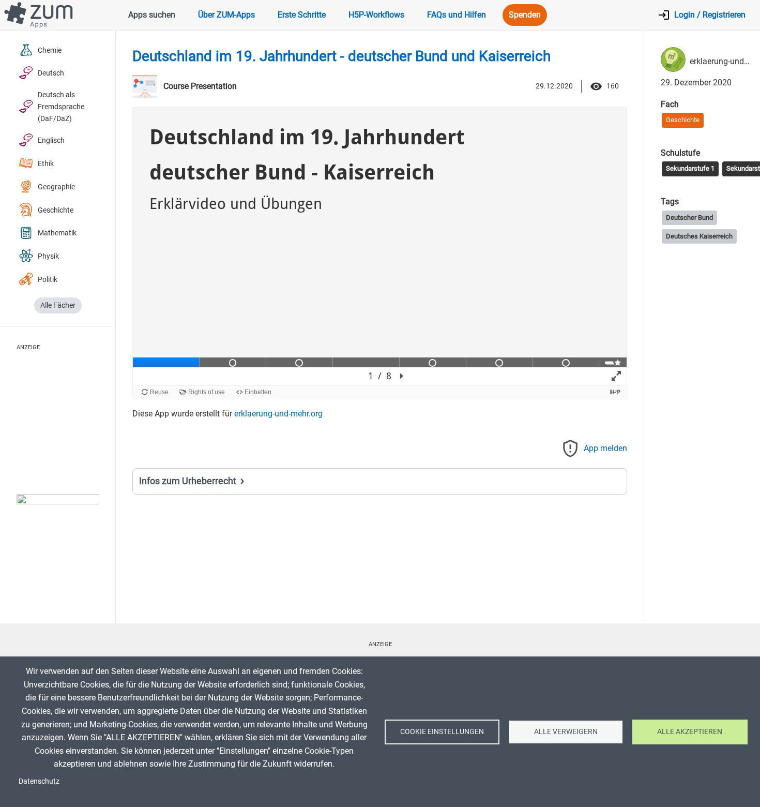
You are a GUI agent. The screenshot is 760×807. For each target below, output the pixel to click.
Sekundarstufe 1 (690, 168)
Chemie (50, 50)
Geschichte (55, 210)
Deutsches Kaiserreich (699, 236)
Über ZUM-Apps (226, 15)
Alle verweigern (566, 731)
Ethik (46, 163)
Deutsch (51, 73)
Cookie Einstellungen (442, 731)
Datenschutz (39, 781)
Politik (47, 279)
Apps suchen (151, 15)
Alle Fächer (57, 305)
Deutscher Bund (689, 217)
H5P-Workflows (376, 15)
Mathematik (57, 233)
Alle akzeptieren (689, 731)
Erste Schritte (302, 15)
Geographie (56, 187)
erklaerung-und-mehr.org (278, 414)
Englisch (51, 140)
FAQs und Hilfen (456, 15)
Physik (48, 256)
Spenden (525, 15)
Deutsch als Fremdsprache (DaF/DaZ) (61, 107)
